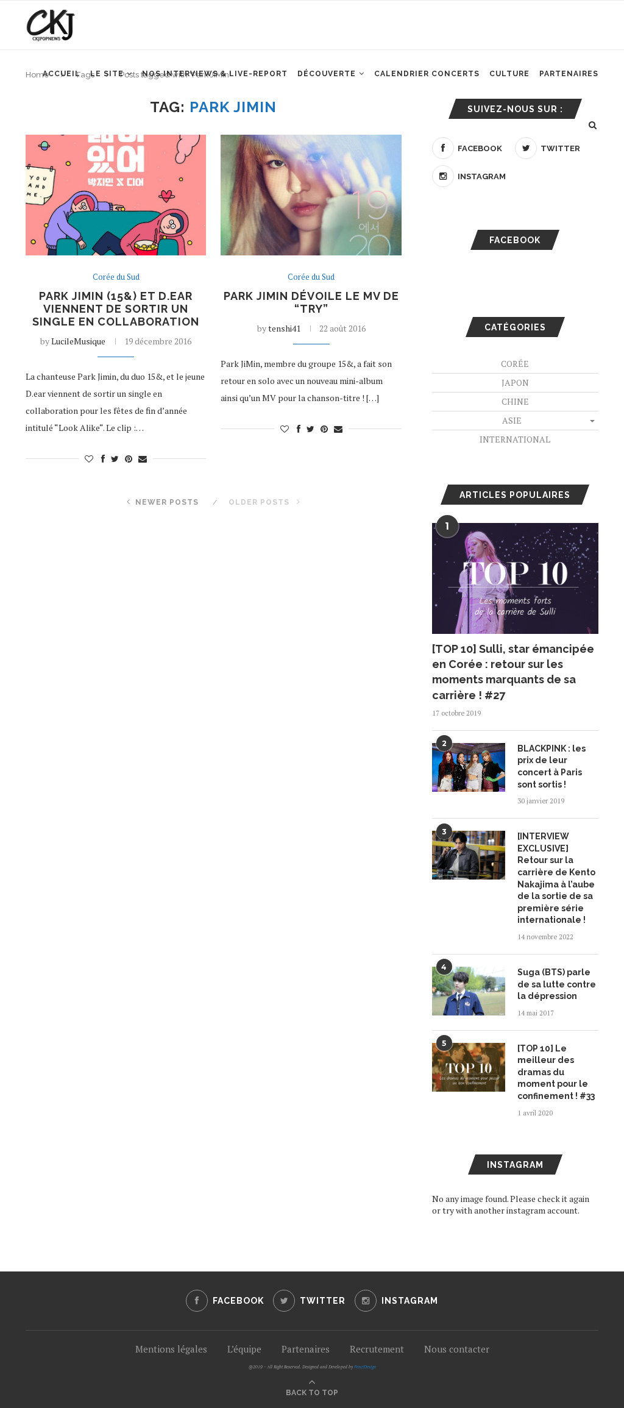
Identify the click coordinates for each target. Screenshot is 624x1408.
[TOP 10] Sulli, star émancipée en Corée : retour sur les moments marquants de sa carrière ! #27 (513, 672)
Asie (512, 420)
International (515, 439)
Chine (515, 401)
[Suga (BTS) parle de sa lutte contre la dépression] (468, 991)
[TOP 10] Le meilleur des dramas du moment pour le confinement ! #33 (556, 1072)
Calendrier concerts (427, 73)
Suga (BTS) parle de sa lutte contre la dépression (556, 984)
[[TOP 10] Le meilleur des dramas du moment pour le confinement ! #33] (468, 1067)
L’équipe (244, 1349)
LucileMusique (78, 341)
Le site (107, 73)
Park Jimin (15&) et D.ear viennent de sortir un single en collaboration (115, 309)
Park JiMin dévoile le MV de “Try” (311, 302)
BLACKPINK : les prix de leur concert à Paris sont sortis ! (551, 766)
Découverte (326, 73)
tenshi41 (284, 328)
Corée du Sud (116, 277)
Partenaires (568, 73)
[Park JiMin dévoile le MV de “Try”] (311, 195)
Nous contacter (456, 1349)
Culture (509, 73)
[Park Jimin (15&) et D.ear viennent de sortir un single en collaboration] (116, 195)
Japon (515, 382)
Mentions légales (171, 1349)
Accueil (61, 73)
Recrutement (377, 1349)
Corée (515, 363)
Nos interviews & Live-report (215, 73)
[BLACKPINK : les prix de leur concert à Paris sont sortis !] (468, 767)
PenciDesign (365, 1367)
